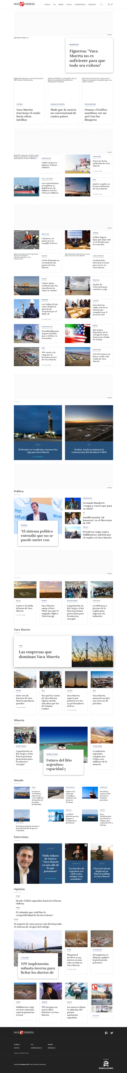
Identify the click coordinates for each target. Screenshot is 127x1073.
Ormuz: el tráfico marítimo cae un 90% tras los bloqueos (96, 115)
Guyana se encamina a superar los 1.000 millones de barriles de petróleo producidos (38, 798)
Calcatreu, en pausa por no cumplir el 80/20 (49, 241)
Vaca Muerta (50, 848)
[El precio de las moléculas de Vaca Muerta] (77, 163)
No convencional (97, 949)
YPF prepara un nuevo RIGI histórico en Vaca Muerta (50, 1011)
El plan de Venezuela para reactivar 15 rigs (100, 287)
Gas (54, 4)
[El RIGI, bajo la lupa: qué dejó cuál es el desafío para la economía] (77, 239)
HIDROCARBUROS (20, 822)
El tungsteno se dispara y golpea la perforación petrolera (101, 958)
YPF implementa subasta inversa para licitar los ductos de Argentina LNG (38, 970)
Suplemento (96, 1015)
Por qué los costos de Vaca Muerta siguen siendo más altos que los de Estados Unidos (51, 702)
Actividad (69, 690)
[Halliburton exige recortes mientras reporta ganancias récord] (25, 991)
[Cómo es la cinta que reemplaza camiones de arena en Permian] (56, 793)
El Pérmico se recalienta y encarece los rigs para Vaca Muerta (38, 451)
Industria (18, 690)
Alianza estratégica (98, 256)
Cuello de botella (70, 787)
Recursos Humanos (72, 600)
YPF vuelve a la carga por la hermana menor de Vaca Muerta (49, 356)
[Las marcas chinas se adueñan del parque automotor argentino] (76, 991)
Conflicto (85, 527)
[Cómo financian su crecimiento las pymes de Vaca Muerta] (26, 262)
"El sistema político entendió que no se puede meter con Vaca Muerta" (37, 537)
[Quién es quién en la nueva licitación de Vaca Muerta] (77, 186)
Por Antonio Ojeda (97, 171)
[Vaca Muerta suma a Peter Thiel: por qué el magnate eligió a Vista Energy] (51, 589)
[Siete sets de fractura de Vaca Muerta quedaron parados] (25, 679)
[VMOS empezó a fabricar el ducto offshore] (26, 163)
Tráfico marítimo (90, 104)
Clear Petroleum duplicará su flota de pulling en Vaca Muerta (101, 872)
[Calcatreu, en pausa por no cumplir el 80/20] (26, 239)
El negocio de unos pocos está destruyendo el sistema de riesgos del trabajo (38, 925)
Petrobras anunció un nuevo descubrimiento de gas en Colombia (27, 828)
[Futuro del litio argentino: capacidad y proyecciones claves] (63, 745)
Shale (43, 348)
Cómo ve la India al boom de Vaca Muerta (24, 608)
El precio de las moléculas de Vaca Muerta (101, 163)
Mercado (95, 325)
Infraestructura (46, 158)
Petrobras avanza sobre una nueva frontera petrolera (105, 795)
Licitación (95, 300)
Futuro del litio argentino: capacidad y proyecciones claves (62, 766)
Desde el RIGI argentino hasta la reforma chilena (38, 902)
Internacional (103, 787)
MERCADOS (44, 256)
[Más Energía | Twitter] (112, 4)
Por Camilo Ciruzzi (97, 194)
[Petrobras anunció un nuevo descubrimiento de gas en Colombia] (22, 815)
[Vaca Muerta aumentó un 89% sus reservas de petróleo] (102, 679)
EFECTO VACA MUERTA (47, 179)
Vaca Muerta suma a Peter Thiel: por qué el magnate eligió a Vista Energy (50, 611)
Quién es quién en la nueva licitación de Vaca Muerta (101, 186)
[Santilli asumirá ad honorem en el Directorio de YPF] (73, 518)
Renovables (92, 4)
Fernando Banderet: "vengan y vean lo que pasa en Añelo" (97, 505)
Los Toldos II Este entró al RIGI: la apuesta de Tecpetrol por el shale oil (50, 309)
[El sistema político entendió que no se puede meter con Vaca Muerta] (38, 516)
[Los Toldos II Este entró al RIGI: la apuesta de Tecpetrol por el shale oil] (26, 308)
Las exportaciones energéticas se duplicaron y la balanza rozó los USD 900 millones (50, 188)
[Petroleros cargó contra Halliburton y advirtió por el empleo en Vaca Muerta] (73, 533)
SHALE (21, 645)
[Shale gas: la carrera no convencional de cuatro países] (63, 89)
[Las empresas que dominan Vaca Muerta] (92, 651)
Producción (96, 280)
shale (94, 179)
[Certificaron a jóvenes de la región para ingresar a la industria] (102, 589)
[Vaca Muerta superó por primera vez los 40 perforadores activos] (76, 679)
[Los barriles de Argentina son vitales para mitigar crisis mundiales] (76, 851)
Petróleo (47, 4)
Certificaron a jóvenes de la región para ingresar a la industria (100, 611)
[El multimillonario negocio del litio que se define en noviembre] (26, 333)
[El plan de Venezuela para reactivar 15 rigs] (77, 285)
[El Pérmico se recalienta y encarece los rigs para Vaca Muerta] (38, 423)
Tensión (18, 1002)
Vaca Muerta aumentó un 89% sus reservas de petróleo (101, 699)
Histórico (19, 104)
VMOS (89, 444)
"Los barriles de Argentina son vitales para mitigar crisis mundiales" (76, 873)
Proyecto (44, 279)
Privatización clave (47, 326)
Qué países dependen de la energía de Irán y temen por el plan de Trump (101, 335)
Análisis (18, 600)
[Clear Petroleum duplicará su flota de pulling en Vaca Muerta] (102, 851)
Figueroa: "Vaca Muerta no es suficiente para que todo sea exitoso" (87, 58)
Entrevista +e (76, 863)
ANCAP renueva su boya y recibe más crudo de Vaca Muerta (101, 358)
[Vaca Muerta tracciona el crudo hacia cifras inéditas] (29, 89)
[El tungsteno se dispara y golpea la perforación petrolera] (102, 938)
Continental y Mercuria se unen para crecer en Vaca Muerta (101, 264)
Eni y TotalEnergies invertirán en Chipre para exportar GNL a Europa (106, 819)
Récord (69, 949)
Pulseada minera (97, 746)
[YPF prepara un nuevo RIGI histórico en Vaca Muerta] (51, 991)
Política (69, 4)
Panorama (95, 233)
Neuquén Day (74, 45)
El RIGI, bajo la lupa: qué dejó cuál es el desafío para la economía (102, 241)
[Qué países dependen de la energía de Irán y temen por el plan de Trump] (77, 333)
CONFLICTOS (69, 810)
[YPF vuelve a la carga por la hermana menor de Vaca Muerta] (26, 356)
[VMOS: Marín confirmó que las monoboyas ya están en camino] (26, 285)
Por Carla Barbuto (38, 457)
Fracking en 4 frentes (58, 104)
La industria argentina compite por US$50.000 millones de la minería (100, 758)
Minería (61, 4)
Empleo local (45, 234)
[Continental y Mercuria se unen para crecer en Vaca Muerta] (77, 262)
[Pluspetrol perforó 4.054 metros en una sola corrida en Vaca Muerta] (76, 938)
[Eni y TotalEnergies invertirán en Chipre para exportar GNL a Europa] (90, 815)
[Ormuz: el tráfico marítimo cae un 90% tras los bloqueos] (97, 89)
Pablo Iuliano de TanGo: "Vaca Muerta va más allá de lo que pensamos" (50, 863)
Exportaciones (97, 156)
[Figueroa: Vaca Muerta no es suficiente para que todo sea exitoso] (63, 55)
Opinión (18, 896)
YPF (84, 512)
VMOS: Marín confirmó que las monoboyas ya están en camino (50, 287)
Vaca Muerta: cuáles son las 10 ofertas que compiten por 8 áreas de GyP (100, 310)
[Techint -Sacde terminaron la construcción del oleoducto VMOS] (89, 423)
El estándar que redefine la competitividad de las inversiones (34, 914)
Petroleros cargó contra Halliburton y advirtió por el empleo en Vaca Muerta (97, 534)
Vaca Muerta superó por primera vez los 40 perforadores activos (75, 700)
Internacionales (80, 4)
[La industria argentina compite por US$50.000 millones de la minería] (102, 735)
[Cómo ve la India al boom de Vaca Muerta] (25, 589)
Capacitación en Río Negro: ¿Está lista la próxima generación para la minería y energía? (75, 612)
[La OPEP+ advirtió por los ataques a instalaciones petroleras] (56, 815)
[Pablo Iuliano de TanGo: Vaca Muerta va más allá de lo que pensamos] (26, 863)
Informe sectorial (52, 754)
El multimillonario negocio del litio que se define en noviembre (50, 335)
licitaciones (25, 958)
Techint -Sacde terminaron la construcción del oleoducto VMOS (89, 451)
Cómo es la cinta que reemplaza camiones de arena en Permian (71, 796)
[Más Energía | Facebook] (109, 4)
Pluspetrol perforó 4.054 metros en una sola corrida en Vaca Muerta (74, 960)
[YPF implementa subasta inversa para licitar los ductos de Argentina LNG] (38, 948)
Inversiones (45, 300)
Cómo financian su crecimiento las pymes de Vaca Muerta (50, 264)
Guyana (33, 787)
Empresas (44, 600)
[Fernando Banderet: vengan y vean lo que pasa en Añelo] (73, 504)
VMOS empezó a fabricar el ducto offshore (49, 165)
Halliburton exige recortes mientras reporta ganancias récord (25, 1011)
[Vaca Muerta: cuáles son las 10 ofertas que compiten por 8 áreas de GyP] (77, 308)
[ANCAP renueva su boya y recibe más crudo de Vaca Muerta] (77, 356)
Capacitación (96, 600)
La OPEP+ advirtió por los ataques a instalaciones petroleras (72, 818)
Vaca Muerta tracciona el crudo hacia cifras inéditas (28, 115)
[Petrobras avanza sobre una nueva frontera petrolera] (90, 793)
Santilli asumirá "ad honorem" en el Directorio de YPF (97, 520)
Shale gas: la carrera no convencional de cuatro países (63, 113)
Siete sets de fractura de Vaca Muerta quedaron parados (25, 699)
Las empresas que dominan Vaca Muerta (39, 654)
